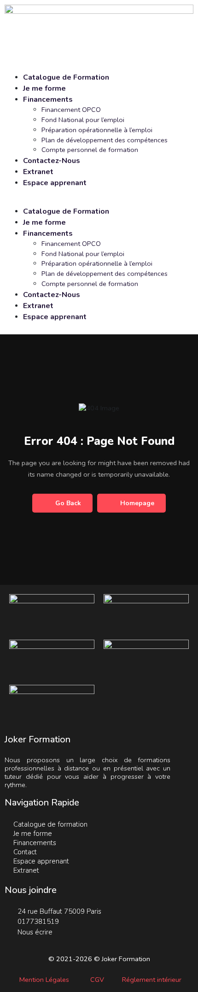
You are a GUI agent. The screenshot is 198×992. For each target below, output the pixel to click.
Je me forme (44, 88)
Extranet (38, 172)
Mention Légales (44, 979)
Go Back (68, 503)
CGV (97, 979)
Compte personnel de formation (89, 149)
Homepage (137, 503)
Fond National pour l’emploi (82, 119)
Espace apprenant (55, 183)
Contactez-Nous (51, 161)
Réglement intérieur (151, 979)
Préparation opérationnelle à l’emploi (96, 129)
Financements (48, 99)
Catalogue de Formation (66, 77)
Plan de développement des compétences (104, 140)
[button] (99, 201)
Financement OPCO (71, 109)
